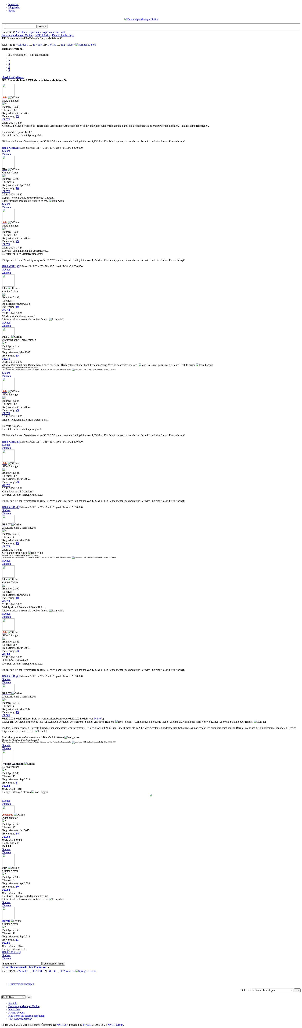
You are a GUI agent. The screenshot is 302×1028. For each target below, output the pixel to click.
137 (35, 44)
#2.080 (6, 654)
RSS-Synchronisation (20, 1018)
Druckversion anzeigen (21, 983)
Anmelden (21, 32)
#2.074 (6, 310)
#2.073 (6, 244)
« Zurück (21, 44)
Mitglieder (14, 7)
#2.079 (6, 601)
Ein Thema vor (38, 967)
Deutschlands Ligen (63, 35)
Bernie (6, 920)
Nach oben (14, 1009)
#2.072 (6, 191)
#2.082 (6, 785)
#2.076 (6, 413)
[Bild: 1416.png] (11, 952)
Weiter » (70, 44)
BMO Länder (42, 35)
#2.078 (6, 546)
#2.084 (6, 889)
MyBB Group (115, 1024)
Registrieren (34, 32)
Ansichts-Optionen (13, 77)
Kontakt (12, 1003)
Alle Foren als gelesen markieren (26, 1015)
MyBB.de (62, 1024)
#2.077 (6, 485)
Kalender (13, 4)
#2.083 (6, 836)
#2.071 (6, 119)
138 (40, 44)
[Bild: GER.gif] (11, 147)
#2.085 (6, 942)
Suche (11, 10)
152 (63, 44)
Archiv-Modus (16, 1012)
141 (54, 44)
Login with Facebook (53, 32)
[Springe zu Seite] (86, 44)
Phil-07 (98, 718)
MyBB (87, 1024)
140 (49, 44)
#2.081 (6, 715)
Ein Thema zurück (15, 967)
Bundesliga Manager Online (17, 35)
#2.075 (6, 358)
